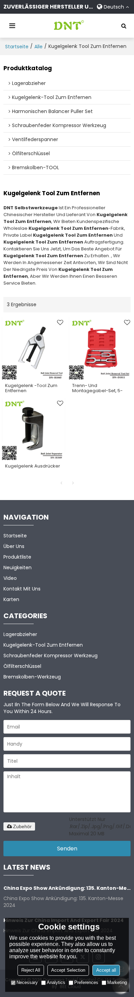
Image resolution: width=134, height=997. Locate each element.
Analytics (56, 982)
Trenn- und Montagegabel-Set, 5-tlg (97, 390)
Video (10, 578)
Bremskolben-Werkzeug (32, 676)
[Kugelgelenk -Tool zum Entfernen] (33, 348)
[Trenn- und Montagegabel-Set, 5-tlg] (100, 348)
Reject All (30, 970)
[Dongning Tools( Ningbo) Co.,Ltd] (69, 25)
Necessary (27, 982)
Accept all (106, 970)
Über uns (13, 546)
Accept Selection (68, 970)
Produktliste (17, 556)
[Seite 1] (61, 483)
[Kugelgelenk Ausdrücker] (33, 429)
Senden (67, 848)
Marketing (117, 982)
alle (38, 46)
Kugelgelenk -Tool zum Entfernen (31, 388)
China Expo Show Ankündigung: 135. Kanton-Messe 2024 (67, 888)
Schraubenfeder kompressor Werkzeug (50, 655)
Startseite (17, 46)
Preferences (86, 982)
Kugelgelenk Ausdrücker (32, 466)
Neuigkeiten (17, 567)
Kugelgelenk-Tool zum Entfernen (43, 644)
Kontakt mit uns (22, 588)
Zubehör (22, 826)
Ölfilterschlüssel (22, 666)
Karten (11, 599)
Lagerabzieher (20, 634)
